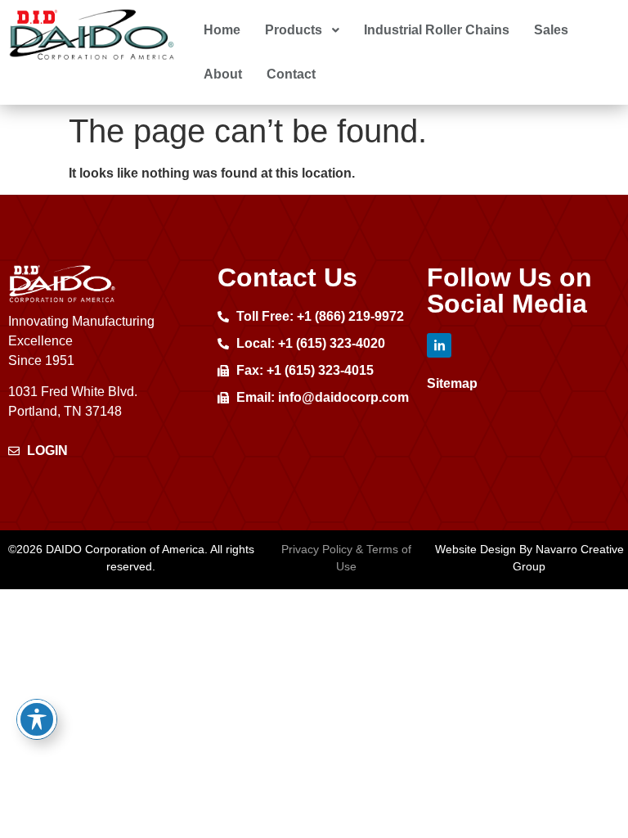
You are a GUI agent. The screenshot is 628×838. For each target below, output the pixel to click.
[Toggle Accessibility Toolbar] (36, 719)
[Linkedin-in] (439, 345)
